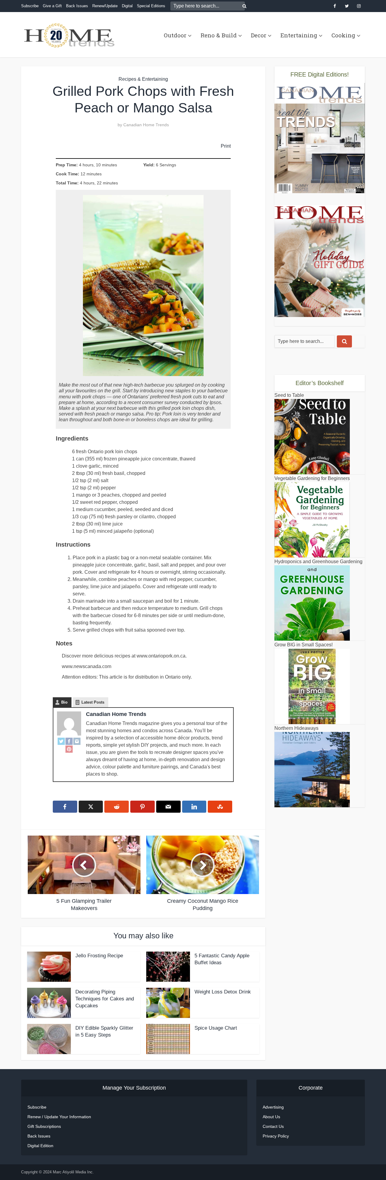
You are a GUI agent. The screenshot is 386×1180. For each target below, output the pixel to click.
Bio (64, 702)
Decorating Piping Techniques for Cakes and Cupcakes (104, 999)
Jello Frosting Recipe (99, 956)
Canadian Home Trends (146, 124)
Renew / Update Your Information (59, 1116)
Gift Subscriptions (44, 1126)
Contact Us (273, 1126)
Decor (258, 35)
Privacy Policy (276, 1136)
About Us (271, 1116)
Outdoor (175, 35)
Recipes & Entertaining (143, 79)
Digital (127, 6)
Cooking (343, 35)
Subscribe (30, 6)
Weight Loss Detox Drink (223, 992)
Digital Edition (40, 1145)
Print (226, 145)
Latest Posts (92, 702)
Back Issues (77, 6)
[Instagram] (77, 741)
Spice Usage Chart (216, 1028)
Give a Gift (52, 6)
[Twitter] (61, 741)
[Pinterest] (69, 749)
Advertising (273, 1107)
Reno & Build (219, 35)
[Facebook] (69, 741)
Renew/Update (105, 6)
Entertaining (298, 35)
